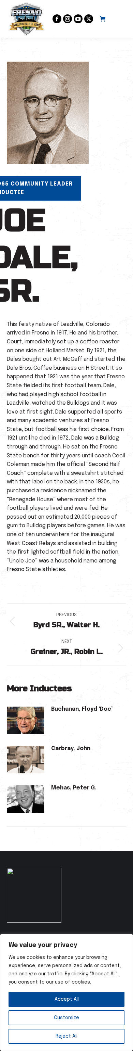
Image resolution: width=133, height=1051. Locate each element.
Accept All (67, 999)
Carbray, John (70, 748)
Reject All (66, 1036)
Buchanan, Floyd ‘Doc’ (82, 709)
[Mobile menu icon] (119, 19)
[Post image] (25, 720)
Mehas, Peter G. (73, 788)
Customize (66, 1017)
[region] (66, 992)
